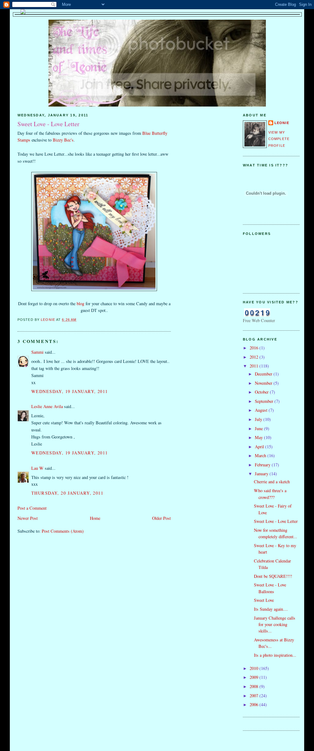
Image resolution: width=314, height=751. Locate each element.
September (264, 401)
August (262, 410)
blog (81, 303)
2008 (254, 686)
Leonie (281, 123)
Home (95, 518)
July (259, 419)
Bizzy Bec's (63, 140)
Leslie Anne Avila (47, 406)
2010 (254, 668)
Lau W (37, 468)
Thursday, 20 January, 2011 (67, 493)
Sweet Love (264, 600)
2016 (254, 348)
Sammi (37, 352)
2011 (254, 366)
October (262, 392)
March (261, 455)
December (264, 374)
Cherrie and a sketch (272, 481)
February (263, 465)
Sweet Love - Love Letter (276, 521)
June (259, 428)
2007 (254, 695)
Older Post (161, 518)
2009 (254, 677)
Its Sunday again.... (271, 609)
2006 (254, 704)
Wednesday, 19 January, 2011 (69, 391)
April (260, 446)
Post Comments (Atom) (63, 531)
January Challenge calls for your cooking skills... (274, 624)
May (259, 437)
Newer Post (27, 518)
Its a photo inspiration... (275, 655)
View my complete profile (278, 138)
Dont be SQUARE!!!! (273, 576)
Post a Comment (32, 508)
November (264, 383)
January (262, 474)
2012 (254, 357)
